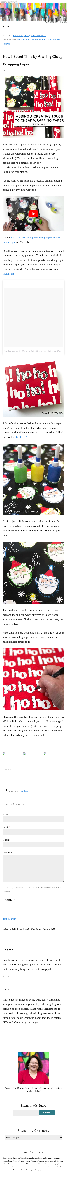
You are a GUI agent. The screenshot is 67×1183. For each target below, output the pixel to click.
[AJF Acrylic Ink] (54, 753)
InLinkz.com (7, 769)
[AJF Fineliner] (33, 753)
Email (6, 827)
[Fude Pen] (13, 753)
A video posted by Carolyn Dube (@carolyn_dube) (28, 351)
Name (6, 814)
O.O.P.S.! (21, 437)
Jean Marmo (9, 919)
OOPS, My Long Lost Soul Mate (29, 35)
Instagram (8, 273)
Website (6, 839)
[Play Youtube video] (33, 213)
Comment (7, 852)
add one (25, 791)
